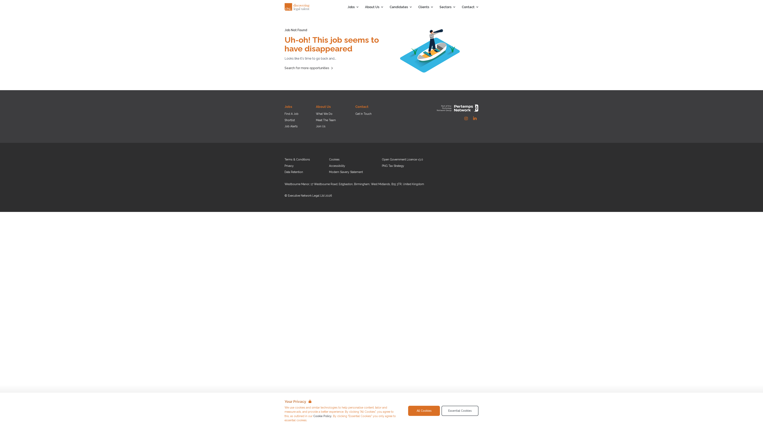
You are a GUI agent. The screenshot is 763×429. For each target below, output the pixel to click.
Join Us (320, 126)
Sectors (445, 7)
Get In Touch (363, 113)
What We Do (324, 113)
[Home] (297, 7)
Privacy (289, 165)
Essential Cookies (460, 410)
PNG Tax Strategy (393, 165)
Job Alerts (291, 126)
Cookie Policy (322, 416)
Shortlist (290, 120)
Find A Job (291, 113)
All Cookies (424, 410)
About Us (372, 7)
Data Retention (294, 172)
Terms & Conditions (297, 159)
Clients (423, 7)
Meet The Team (326, 120)
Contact (468, 7)
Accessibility (337, 165)
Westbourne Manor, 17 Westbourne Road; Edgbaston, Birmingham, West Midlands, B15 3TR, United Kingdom (354, 184)
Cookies (334, 159)
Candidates (399, 7)
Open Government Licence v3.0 (402, 159)
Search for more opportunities (307, 68)
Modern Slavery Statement (346, 172)
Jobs (351, 7)
